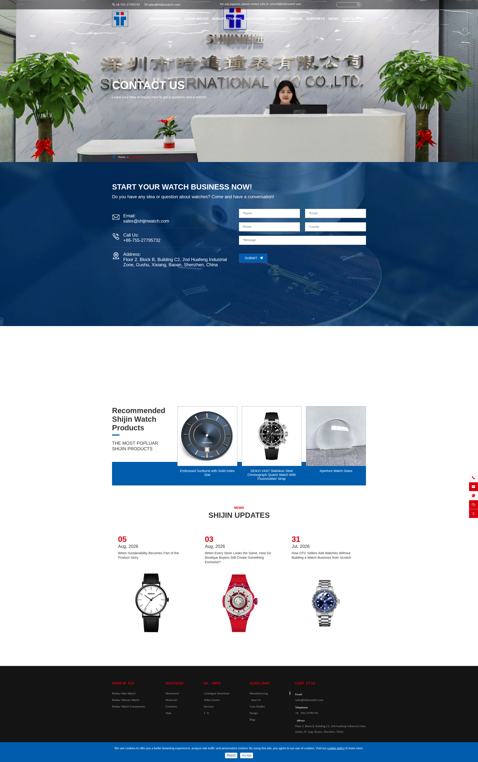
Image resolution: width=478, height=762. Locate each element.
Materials (171, 700)
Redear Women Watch (125, 700)
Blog (252, 719)
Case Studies (257, 706)
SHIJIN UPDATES (239, 515)
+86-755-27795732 (128, 5)
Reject (231, 755)
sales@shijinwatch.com (164, 5)
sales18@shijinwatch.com (285, 4)
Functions (171, 706)
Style (168, 713)
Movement (172, 693)
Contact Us (353, 19)
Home (121, 157)
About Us (255, 700)
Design (296, 19)
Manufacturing (227, 19)
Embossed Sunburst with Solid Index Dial (207, 473)
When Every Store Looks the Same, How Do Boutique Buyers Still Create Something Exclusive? (238, 557)
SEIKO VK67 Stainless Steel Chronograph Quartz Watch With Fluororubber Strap (271, 475)
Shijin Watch (196, 19)
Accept (246, 755)
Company (277, 19)
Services (209, 706)
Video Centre (212, 700)
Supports (315, 19)
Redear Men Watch (124, 693)
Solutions (255, 19)
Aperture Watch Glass (336, 471)
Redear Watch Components (128, 706)
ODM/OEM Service (165, 19)
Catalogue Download (216, 693)
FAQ (206, 713)
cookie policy (336, 748)
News (333, 19)
